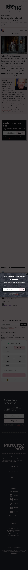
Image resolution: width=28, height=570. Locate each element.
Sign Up (22, 290)
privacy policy (17, 294)
